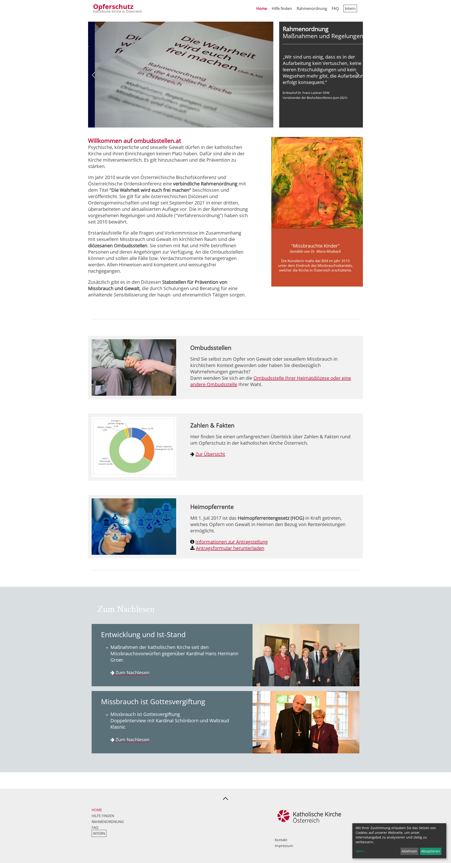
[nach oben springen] (225, 798)
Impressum (284, 845)
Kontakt (281, 839)
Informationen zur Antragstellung (231, 542)
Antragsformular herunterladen (230, 548)
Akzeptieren (430, 851)
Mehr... (361, 851)
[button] (93, 74)
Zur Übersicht (210, 454)
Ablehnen (409, 851)
